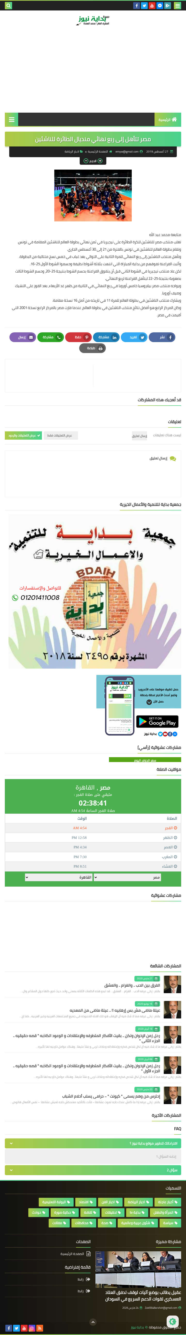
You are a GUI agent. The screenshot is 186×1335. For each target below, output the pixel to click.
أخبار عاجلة (165, 1202)
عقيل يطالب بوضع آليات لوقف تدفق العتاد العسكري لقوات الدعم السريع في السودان (143, 1295)
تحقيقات (111, 1212)
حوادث (36, 1212)
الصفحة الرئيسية (98, 151)
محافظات (81, 1223)
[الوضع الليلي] (173, 1322)
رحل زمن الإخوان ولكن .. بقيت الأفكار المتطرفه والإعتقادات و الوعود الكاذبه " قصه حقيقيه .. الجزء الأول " (86, 1068)
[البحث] (8, 5)
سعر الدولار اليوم (145, 760)
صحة (104, 1223)
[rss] (39, 1328)
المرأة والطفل (163, 1212)
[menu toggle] (177, 5)
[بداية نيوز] (93, 20)
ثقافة (88, 1212)
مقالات (57, 1223)
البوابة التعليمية (54, 1202)
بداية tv (135, 1212)
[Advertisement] (93, 76)
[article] (51, 375)
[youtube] (152, 5)
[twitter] (144, 5)
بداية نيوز (137, 1327)
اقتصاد (84, 1202)
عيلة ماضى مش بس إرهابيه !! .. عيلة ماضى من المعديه (115, 1010)
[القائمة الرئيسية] (11, 119)
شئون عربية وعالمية (135, 1223)
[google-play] (167, 5)
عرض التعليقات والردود (22, 435)
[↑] (93, 1322)
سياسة (168, 1223)
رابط (81, 1279)
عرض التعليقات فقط (59, 435)
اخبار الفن (108, 1202)
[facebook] (136, 5)
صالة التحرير (162, 40)
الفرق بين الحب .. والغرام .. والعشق (132, 985)
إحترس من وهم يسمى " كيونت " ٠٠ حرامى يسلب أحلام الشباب (111, 1096)
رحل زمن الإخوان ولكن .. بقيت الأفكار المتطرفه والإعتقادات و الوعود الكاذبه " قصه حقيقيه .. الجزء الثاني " (86, 1038)
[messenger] (159, 5)
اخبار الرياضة (72, 151)
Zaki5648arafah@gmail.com (161, 1307)
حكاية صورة (62, 1212)
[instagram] (32, 1328)
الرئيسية (164, 120)
